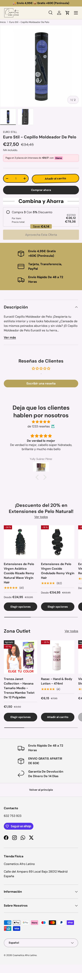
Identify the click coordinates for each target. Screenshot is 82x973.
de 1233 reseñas (38, 426)
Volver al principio (41, 789)
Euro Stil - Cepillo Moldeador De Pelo (29, 22)
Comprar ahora (41, 190)
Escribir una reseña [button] (41, 383)
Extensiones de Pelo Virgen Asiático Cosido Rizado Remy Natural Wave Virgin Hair (19, 573)
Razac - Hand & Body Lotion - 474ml (56, 681)
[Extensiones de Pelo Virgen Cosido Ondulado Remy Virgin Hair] (57, 542)
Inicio (3, 22)
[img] (41, 421)
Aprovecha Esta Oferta (41, 235)
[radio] (41, 216)
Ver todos (41, 517)
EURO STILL (10, 132)
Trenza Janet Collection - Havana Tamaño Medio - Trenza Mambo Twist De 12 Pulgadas (19, 688)
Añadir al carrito (55, 178)
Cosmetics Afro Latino (25, 955)
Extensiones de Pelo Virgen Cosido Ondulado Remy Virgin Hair (57, 571)
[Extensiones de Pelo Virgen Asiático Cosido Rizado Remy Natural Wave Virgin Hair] (20, 542)
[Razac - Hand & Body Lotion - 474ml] (57, 657)
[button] (67, 13)
